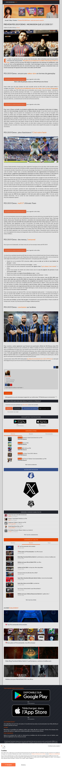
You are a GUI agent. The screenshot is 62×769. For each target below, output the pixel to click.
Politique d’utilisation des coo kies (38, 754)
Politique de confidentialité (54, 754)
